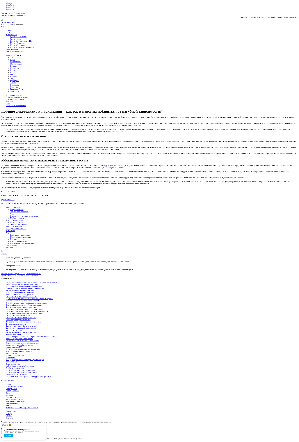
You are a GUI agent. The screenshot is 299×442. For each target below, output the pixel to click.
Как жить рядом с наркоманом (22, 243)
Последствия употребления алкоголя (20, 370)
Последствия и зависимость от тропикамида (23, 349)
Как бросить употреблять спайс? (19, 316)
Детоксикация (11, 248)
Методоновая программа (15, 401)
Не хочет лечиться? (33, 274)
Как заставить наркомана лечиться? (20, 290)
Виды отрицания (17, 239)
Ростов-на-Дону (16, 89)
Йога (8, 393)
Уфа (12, 58)
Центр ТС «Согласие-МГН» (21, 41)
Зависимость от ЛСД (14, 347)
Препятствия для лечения (20, 237)
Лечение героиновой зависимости (19, 339)
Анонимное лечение (14, 95)
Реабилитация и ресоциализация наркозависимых (25, 288)
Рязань (12, 74)
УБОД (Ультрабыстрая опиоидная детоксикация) (25, 360)
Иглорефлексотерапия (14, 387)
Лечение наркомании (14, 208)
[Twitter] (5, 424)
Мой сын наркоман (18, 218)
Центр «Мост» (16, 39)
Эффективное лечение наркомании (24, 216)
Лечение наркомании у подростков (20, 294)
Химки (13, 83)
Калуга (13, 70)
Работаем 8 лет (9, 102)
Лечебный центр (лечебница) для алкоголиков (24, 305)
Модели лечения (16, 210)
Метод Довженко (12, 391)
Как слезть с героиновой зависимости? (21, 328)
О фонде (9, 414)
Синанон (9, 395)
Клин (12, 72)
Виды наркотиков (13, 364)
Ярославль (14, 68)
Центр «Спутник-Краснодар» (22, 47)
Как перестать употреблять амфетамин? (21, 326)
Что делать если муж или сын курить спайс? (23, 322)
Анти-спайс (10, 231)
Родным (9, 233)
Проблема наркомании (15, 368)
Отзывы (4, 254)
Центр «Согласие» (17, 45)
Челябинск (14, 91)
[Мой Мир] (10, 424)
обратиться (188, 147)
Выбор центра (11, 353)
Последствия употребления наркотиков (21, 372)
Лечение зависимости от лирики (19, 351)
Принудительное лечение (16, 229)
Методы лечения (7, 380)
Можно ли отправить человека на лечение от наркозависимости (31, 282)
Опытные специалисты (15, 99)
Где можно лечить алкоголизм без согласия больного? (27, 311)
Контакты (9, 418)
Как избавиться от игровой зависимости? (22, 301)
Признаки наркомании (15, 355)
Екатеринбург (15, 62)
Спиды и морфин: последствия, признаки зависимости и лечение (32, 337)
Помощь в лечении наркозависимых (20, 292)
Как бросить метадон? (14, 330)
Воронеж (14, 76)
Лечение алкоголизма (14, 220)
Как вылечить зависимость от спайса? (21, 318)
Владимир (14, 66)
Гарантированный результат (17, 97)
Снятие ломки (11, 245)
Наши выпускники (13, 55)
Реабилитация (11, 35)
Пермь (12, 60)
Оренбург (14, 87)
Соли (12, 214)
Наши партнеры (12, 49)
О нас (8, 33)
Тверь (12, 79)
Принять (8, 436)
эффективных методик (113, 165)
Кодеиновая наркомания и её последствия (22, 343)
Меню (3, 26)
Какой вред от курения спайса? (18, 320)
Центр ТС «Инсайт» (18, 37)
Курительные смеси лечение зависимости (22, 341)
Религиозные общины (14, 397)
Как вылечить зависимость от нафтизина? (22, 332)
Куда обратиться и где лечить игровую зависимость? (26, 303)
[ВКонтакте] (2, 424)
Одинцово (14, 81)
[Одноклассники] (7, 424)
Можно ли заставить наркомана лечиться (22, 284)
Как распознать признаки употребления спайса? (25, 313)
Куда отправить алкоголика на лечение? (21, 307)
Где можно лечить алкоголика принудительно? (24, 309)
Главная (9, 30)
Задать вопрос (19, 274)
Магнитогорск (16, 64)
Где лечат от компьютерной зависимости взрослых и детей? (29, 299)
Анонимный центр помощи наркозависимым (24, 286)
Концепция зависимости (20, 235)
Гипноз (8, 384)
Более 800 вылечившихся (16, 106)
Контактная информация (15, 51)
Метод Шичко (11, 389)
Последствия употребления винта (19, 345)
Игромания (10, 358)
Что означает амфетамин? (16, 324)
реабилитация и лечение (109, 129)
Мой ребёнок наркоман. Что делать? (20, 366)
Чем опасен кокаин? (14, 334)
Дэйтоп (9, 405)
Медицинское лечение (14, 399)
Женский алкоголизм (18, 224)
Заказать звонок (7, 274)
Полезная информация (19, 241)
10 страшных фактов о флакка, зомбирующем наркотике (28, 377)
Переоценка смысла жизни (16, 374)
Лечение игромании (14, 226)
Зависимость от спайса (19, 212)
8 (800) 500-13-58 (7, 22)
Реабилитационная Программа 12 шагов (22, 408)
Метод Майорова (12, 403)
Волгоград (14, 85)
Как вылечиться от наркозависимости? (21, 297)
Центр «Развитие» (17, 43)
